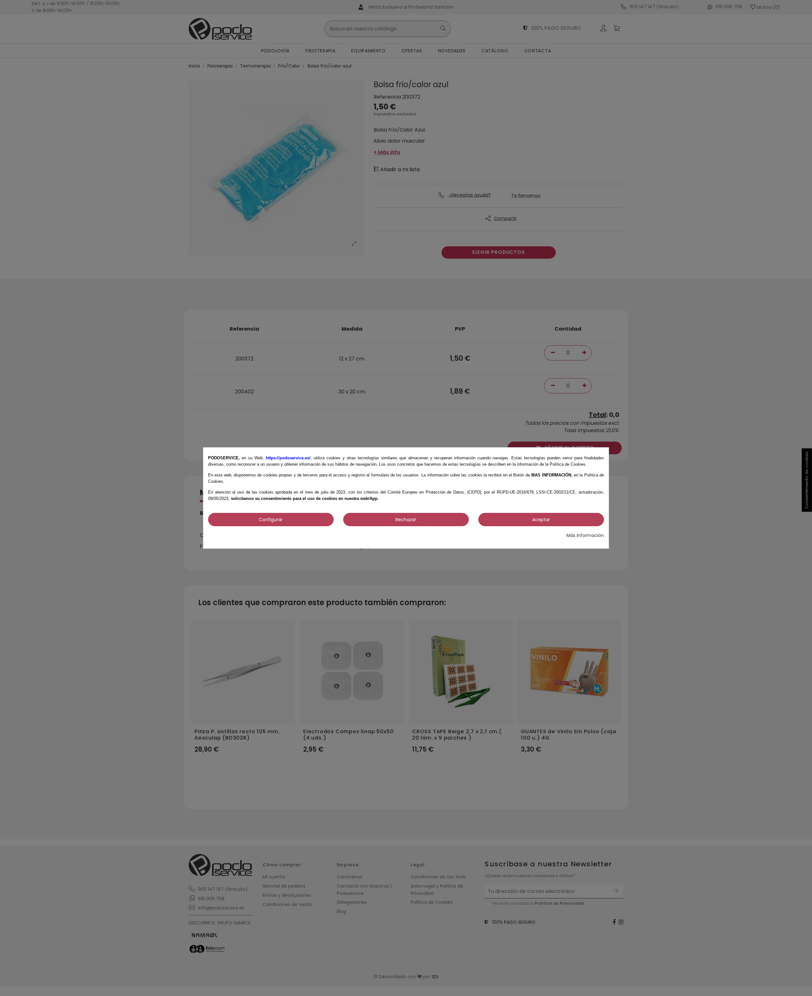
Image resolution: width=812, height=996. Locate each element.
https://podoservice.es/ (288, 458)
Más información (585, 535)
